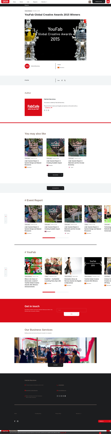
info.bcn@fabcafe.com (62, 390)
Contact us (48, 107)
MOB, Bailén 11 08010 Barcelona (32, 390)
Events (21, 1)
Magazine (35, 1)
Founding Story (38, 413)
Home (14, 1)
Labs (28, 1)
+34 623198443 (61, 385)
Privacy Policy (58, 413)
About (15, 413)
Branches (44, 1)
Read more (62, 432)
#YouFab (59, 64)
